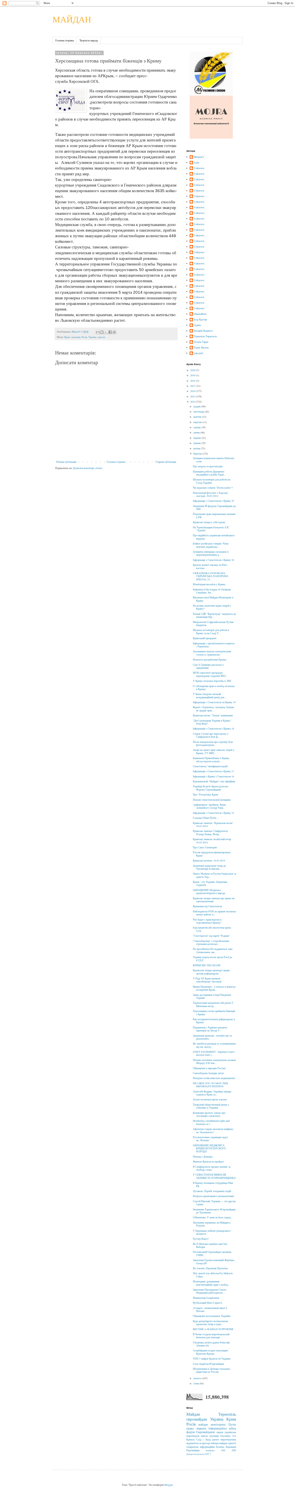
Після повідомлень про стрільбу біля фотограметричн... (213, 743)
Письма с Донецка (203, 1156)
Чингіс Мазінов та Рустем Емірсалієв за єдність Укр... (214, 875)
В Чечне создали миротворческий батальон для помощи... (211, 1335)
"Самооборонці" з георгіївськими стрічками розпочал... (211, 942)
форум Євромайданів (200, 1432)
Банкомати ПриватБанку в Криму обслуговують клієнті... (211, 759)
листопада (199, 411)
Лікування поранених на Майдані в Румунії (212, 1224)
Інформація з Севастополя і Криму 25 (213, 500)
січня (196, 1383)
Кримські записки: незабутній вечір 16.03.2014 (212, 840)
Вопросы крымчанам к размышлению (213, 1196)
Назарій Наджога (203, 330)
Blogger (169, 1484)
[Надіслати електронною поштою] (98, 332)
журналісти (192, 1443)
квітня (197, 448)
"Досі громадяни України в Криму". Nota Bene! (212, 722)
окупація (75, 337)
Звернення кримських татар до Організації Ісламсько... (209, 867)
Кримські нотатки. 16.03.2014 (209, 860)
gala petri (198, 353)
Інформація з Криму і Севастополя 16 (213, 776)
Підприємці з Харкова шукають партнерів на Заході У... (210, 1029)
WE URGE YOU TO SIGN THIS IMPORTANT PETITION (210, 1084)
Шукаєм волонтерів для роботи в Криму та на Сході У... (211, 631)
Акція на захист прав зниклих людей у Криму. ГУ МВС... (213, 751)
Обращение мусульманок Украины (211, 1316)
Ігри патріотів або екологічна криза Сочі (212, 929)
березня (197, 453)
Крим (67, 337)
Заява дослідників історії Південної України (212, 996)
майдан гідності (227, 1443)
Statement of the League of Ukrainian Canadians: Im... (212, 591)
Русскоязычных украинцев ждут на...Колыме (210, 1138)
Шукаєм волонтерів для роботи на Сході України (211, 481)
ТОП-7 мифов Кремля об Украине (211, 1358)
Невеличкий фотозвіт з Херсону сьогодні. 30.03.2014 (210, 494)
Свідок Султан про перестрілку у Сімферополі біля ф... (210, 735)
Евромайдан (193, 1450)
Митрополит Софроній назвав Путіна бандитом (213, 623)
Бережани (231, 1446)
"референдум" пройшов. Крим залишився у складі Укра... (209, 806)
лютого (197, 1378)
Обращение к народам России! (209, 1068)
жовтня (197, 416)
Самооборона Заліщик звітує (208, 1073)
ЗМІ (223, 1450)
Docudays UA (228, 1435)
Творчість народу (88, 40)
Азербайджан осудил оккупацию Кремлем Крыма (210, 1352)
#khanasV (199, 156)
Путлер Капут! (201, 1238)
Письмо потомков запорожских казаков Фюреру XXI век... (214, 1061)
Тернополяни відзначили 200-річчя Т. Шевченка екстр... (213, 1004)
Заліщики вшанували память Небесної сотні (213, 459)
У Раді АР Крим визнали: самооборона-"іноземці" (207, 980)
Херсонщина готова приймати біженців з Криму (214, 1012)
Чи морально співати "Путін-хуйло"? (213, 487)
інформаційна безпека (212, 1446)
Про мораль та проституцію (208, 466)
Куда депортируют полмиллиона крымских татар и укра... (210, 1322)
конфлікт (210, 1450)
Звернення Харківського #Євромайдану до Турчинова (214, 1211)
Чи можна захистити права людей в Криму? (212, 607)
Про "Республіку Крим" (206, 794)
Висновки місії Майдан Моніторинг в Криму (213, 599)
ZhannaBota (200, 313)
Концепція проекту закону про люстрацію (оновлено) (209, 1114)
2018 (193, 380)
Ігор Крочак (200, 319)
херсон (101, 337)
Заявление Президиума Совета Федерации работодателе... (209, 1291)
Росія (84, 337)
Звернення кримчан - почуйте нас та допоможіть (212, 1037)
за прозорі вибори (209, 1443)
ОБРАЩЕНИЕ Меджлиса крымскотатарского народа (209, 891)
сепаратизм (192, 1446)
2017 (193, 385)
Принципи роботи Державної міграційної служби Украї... (209, 473)
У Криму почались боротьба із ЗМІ (212, 680)
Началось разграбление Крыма (209, 659)
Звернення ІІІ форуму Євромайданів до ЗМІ (214, 507)
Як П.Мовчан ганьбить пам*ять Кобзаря (210, 1245)
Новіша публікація (66, 461)
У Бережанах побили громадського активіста (212, 1232)
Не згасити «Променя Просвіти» (210, 1268)
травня (197, 443)
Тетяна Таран (201, 342)
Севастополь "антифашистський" (210, 766)
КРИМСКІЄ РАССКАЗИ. (207, 965)
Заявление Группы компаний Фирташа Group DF (213, 1261)
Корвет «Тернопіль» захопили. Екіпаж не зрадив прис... (213, 708)
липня (196, 432)
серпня (197, 427)
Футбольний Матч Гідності (207, 1302)
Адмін (197, 325)
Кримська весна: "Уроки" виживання (213, 715)
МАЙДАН (71, 19)
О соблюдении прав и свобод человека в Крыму (214, 687)
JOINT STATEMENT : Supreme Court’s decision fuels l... (214, 1053)
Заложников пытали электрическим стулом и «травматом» (212, 652)
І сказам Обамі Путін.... (206, 817)
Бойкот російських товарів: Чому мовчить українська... (211, 545)
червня (197, 437)
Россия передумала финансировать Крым (211, 853)
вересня (197, 422)
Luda (196, 162)
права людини (196, 1428)
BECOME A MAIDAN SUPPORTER (213, 1329)
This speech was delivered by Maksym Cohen (213, 1274)
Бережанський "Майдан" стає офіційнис (214, 781)
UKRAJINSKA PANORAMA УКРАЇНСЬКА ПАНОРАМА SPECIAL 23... (210, 576)
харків (219, 1432)
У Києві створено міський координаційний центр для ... (210, 695)
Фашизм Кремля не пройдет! (208, 1161)
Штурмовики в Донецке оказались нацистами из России (211, 1370)
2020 (193, 370)
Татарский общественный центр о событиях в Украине (211, 1106)
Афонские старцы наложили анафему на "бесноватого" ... (213, 1130)
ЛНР (234, 1450)
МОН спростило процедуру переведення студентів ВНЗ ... (210, 674)
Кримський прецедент (204, 638)
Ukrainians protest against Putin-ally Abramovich (211, 1344)
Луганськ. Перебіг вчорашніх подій (212, 1191)
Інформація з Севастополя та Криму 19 (214, 702)
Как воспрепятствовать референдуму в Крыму (214, 1020)
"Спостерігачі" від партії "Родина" (211, 935)
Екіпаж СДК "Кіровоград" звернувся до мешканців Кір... (214, 615)
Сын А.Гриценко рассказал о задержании (208, 666)
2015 (193, 396)
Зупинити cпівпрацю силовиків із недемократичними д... (211, 553)
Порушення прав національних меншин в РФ (214, 515)
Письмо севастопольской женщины (212, 799)
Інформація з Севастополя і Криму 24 (213, 560)
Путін (232, 1424)
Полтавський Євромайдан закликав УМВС (212, 1253)
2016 (193, 391)
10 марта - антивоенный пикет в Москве (210, 1309)
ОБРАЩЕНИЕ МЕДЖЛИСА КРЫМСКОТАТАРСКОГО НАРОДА (209, 1148)
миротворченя (228, 1439)
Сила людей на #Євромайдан (208, 1363)
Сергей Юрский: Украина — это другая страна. (214, 1202)
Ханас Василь (201, 347)
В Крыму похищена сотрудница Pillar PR (213, 1184)
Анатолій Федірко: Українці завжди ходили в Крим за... (212, 1093)
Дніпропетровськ (195, 1454)
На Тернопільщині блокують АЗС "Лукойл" (211, 529)
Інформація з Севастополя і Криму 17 (213, 771)
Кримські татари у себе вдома (209, 522)
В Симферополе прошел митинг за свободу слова (211, 1168)
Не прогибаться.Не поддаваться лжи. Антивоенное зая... (213, 950)
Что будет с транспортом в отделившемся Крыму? (207, 921)
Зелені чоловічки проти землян (210, 1099)
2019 (193, 375)
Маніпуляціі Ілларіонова (206, 1297)
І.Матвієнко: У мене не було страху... (213, 1217)
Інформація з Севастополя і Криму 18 (213, 728)
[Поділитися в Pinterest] (114, 332)
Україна (92, 337)
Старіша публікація (165, 461)
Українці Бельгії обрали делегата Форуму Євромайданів (210, 787)
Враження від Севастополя (207, 906)
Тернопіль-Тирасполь (205, 336)
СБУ (207, 1454)
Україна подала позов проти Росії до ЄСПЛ (212, 958)
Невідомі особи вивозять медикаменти (214, 1078)
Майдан (193, 1414)
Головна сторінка (64, 40)
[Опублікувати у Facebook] (110, 332)
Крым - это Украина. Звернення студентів (210, 883)
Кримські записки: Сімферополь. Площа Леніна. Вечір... (210, 832)
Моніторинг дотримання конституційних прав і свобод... (211, 1283)
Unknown (199, 168)
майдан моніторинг (212, 1424)
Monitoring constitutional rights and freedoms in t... (211, 1122)
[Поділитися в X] (106, 332)
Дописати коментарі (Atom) (87, 468)
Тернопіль (227, 1414)
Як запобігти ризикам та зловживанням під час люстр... (214, 1045)
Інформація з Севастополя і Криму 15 (213, 812)
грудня (197, 406)
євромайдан (196, 1419)
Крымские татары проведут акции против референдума (211, 971)
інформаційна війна (222, 1428)
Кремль (190, 1439)
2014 (193, 401)
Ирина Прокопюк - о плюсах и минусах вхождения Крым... (214, 988)
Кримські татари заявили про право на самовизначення (213, 899)
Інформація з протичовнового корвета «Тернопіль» (213, 645)
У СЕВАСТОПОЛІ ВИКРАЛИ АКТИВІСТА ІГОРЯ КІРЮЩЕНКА (214, 1176)
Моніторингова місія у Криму (209, 584)
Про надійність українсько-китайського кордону (214, 536)
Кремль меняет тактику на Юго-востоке (210, 566)
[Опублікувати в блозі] (102, 332)
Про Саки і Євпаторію (205, 847)
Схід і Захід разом (207, 1439)
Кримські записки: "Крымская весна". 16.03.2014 (213, 824)
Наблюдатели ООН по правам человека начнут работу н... (214, 913)
